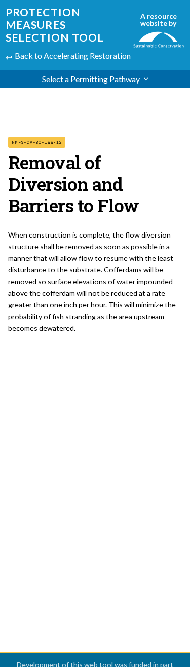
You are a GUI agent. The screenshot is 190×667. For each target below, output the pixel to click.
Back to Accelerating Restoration (73, 55)
